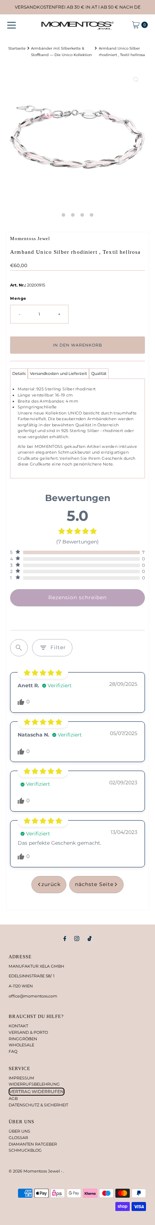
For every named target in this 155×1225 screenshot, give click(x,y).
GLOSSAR (18, 1137)
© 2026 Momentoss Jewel (35, 1171)
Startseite (17, 48)
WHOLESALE (21, 1044)
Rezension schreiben (77, 597)
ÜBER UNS (19, 1131)
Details (19, 373)
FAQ (13, 1051)
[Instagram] (76, 938)
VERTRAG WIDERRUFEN (36, 1091)
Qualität (98, 373)
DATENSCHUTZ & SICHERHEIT (38, 1104)
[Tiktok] (90, 938)
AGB (13, 1098)
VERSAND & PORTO (28, 1032)
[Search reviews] (19, 647)
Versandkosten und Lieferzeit (58, 373)
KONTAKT (18, 1025)
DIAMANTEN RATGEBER (33, 1144)
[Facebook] (64, 938)
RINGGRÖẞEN (23, 1038)
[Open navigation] (11, 24)
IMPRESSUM (21, 1078)
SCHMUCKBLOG (25, 1150)
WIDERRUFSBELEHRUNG (34, 1084)
